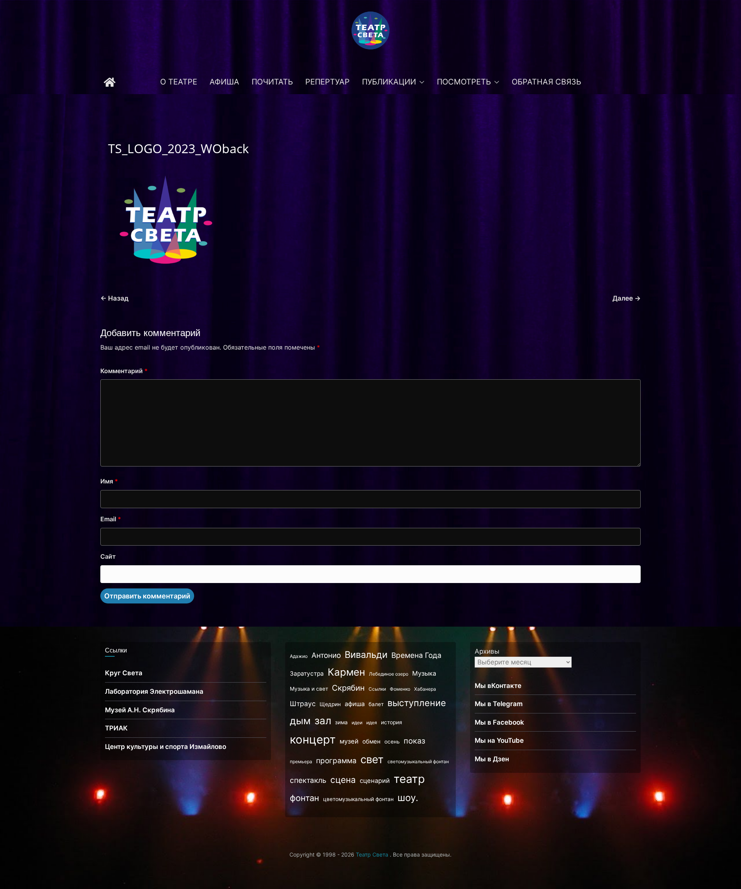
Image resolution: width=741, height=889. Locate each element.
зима (341, 722)
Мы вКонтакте (498, 686)
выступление (416, 703)
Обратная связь (546, 81)
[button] (420, 82)
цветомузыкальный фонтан (358, 799)
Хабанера (425, 689)
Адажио (299, 656)
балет (376, 704)
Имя (109, 481)
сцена (343, 779)
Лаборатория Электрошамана (154, 691)
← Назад (114, 298)
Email (110, 519)
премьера (301, 761)
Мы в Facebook (499, 722)
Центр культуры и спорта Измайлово (165, 746)
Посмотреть (464, 81)
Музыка (424, 673)
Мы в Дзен (492, 759)
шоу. (408, 797)
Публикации (389, 81)
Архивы (487, 651)
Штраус (303, 704)
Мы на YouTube (499, 740)
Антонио (326, 655)
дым (300, 721)
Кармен (346, 672)
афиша (355, 704)
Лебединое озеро (388, 674)
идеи (357, 722)
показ (414, 740)
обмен (371, 741)
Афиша (224, 81)
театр (409, 779)
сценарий (375, 780)
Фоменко (400, 689)
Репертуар (327, 81)
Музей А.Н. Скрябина (140, 710)
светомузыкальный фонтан (418, 761)
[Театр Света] (109, 82)
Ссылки (377, 689)
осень (392, 742)
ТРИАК (116, 728)
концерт (313, 739)
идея (371, 722)
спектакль (308, 780)
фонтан (304, 798)
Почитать (272, 81)
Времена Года (416, 655)
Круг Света (123, 673)
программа (336, 760)
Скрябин (348, 688)
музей (349, 741)
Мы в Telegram (499, 704)
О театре (178, 81)
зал (323, 721)
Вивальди (366, 654)
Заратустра (307, 673)
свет (372, 759)
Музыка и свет (309, 689)
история (391, 722)
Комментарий (124, 371)
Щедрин (330, 704)
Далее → (626, 298)
